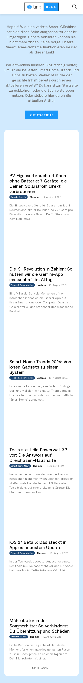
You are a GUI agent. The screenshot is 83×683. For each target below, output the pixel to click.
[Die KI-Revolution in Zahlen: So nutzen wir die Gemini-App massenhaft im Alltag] (41, 245)
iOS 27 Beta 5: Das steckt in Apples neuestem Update (38, 544)
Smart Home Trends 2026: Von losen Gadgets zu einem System (40, 367)
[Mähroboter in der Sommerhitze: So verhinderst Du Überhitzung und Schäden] (41, 597)
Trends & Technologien (22, 285)
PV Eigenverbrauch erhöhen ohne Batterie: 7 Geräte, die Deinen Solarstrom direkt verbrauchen (38, 183)
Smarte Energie (18, 197)
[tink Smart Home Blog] (41, 7)
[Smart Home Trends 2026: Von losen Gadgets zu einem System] (41, 338)
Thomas (34, 196)
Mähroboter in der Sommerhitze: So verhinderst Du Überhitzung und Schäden (39, 626)
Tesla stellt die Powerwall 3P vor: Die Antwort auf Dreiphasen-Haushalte (38, 455)
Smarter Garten (19, 636)
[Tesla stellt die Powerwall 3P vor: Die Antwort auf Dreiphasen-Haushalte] (41, 426)
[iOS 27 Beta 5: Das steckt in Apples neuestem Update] (41, 519)
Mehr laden (40, 667)
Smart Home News (20, 465)
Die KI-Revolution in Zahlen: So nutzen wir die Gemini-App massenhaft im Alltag (41, 274)
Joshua (41, 284)
